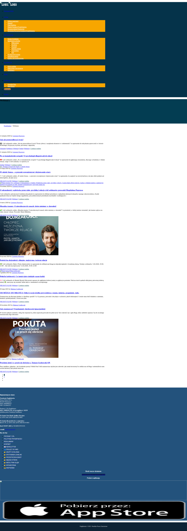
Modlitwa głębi (13, 56)
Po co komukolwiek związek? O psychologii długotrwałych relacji (26, 156)
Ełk (13, 52)
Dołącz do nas (8, 35)
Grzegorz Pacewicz (19, 136)
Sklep (6, 74)
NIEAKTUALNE (5, 181)
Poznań (14, 47)
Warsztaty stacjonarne (15, 68)
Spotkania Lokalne (14, 41)
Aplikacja (7, 80)
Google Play (12, 84)
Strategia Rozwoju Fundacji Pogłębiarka (21, 31)
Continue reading (35, 148)
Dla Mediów (12, 25)
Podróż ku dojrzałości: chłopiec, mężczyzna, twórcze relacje (23, 260)
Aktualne (3, 148)
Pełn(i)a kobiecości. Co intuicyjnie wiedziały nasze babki (22, 276)
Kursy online (12, 66)
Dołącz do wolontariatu (16, 58)
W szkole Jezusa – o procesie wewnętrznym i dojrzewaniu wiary (25, 172)
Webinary (11, 70)
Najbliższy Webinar (12, 148)
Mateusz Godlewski (17, 289)
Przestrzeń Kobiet (14, 54)
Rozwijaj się (8, 62)
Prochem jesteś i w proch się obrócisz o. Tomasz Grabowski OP (25, 363)
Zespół (10, 23)
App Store (11, 86)
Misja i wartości (13, 21)
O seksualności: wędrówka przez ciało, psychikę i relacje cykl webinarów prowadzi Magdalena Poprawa (41, 190)
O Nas (6, 17)
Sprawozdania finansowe (16, 29)
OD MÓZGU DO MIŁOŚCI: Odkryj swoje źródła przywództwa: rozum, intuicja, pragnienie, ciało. (39, 293)
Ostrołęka (15, 50)
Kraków (14, 45)
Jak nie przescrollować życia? (11, 140)
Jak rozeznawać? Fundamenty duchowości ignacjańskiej (22, 309)
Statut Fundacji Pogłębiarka (17, 27)
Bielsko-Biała (16, 48)
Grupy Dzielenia (13, 39)
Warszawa (15, 43)
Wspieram (7, 89)
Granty (6, 94)
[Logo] (52, 4)
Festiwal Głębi (9, 11)
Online (21, 148)
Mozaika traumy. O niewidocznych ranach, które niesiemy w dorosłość (28, 206)
